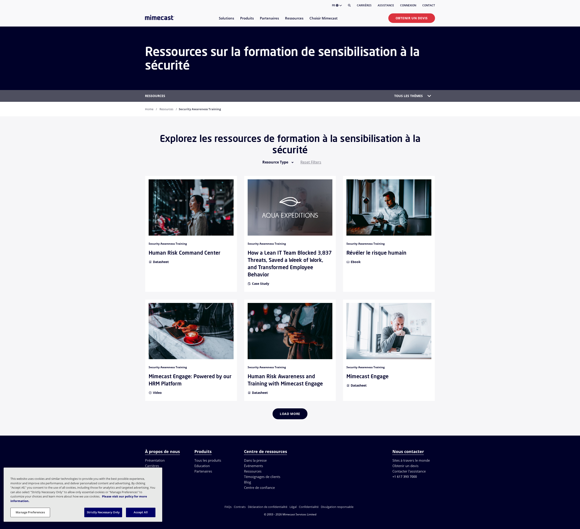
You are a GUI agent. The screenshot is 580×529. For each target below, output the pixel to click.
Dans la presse (255, 460)
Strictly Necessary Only (103, 512)
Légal (293, 507)
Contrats (240, 507)
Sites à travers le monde (411, 460)
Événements (253, 465)
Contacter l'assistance (409, 471)
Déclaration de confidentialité (267, 507)
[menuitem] (226, 21)
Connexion (408, 5)
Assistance (386, 5)
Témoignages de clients (262, 476)
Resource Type (275, 162)
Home (149, 109)
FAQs (228, 507)
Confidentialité (309, 507)
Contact (428, 5)
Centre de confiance (259, 487)
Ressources (252, 471)
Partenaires (203, 471)
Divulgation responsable (337, 507)
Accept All (141, 512)
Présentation (155, 460)
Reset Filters (310, 162)
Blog (247, 482)
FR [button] (334, 5)
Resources (166, 109)
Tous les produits (207, 460)
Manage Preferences (30, 512)
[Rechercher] (349, 5)
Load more (290, 414)
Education (202, 465)
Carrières (364, 5)
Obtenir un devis (412, 18)
